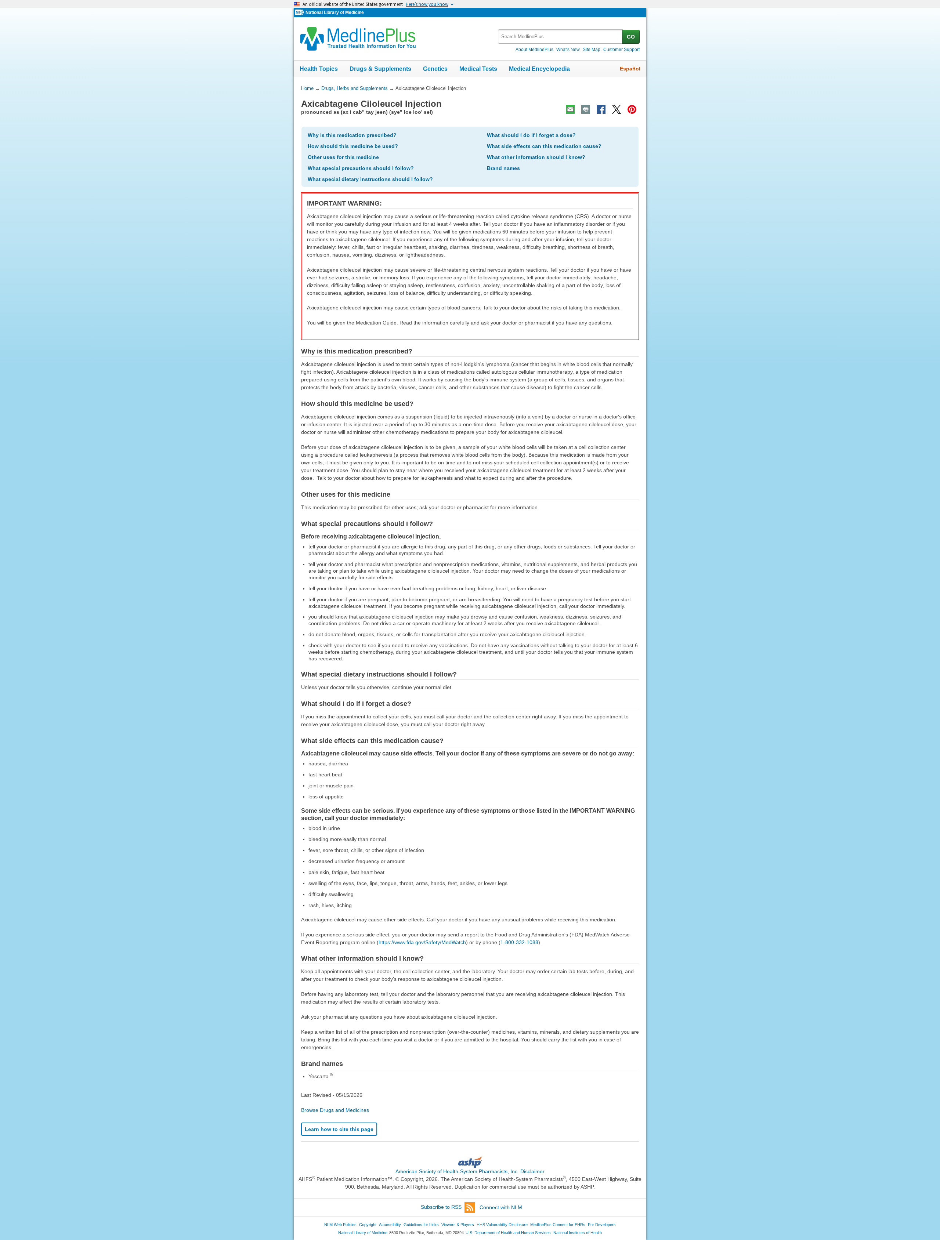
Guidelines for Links (421, 1224)
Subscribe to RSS (441, 1207)
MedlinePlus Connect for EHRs (557, 1224)
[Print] (586, 109)
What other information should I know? (536, 157)
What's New (568, 49)
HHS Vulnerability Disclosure (502, 1224)
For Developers (602, 1224)
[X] (616, 109)
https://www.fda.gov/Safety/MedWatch (422, 942)
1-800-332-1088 (519, 942)
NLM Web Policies (340, 1224)
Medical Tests (478, 69)
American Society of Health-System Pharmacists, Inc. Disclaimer (470, 1171)
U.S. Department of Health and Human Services (508, 1232)
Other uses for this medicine (343, 157)
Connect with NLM (501, 1207)
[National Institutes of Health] (300, 13)
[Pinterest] (632, 109)
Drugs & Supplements (380, 69)
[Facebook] (601, 109)
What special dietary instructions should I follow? (370, 179)
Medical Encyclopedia (539, 69)
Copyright (367, 1224)
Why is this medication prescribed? (352, 135)
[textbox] (560, 36)
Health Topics (319, 69)
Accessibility (390, 1224)
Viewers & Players (457, 1224)
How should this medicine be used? (353, 146)
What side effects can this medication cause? (544, 146)
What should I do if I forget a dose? (531, 135)
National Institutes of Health (577, 1232)
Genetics (435, 69)
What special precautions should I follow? (361, 168)
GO (631, 37)
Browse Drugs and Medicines (335, 1110)
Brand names (503, 168)
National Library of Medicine (335, 12)
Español (630, 69)
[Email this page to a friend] (570, 109)
